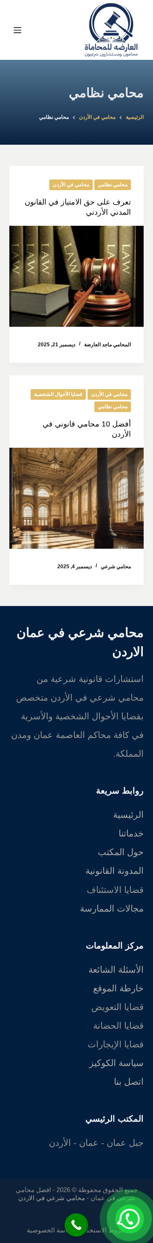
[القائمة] (17, 30)
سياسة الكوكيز (116, 1063)
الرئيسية (128, 814)
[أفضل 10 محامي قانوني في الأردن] (76, 498)
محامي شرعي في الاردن (51, 1197)
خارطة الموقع (118, 988)
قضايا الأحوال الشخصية (58, 394)
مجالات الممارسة (112, 908)
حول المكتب (121, 852)
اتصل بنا (129, 1081)
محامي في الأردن (71, 185)
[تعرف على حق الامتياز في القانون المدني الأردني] (76, 276)
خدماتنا (131, 833)
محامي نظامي (113, 185)
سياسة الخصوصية (51, 1230)
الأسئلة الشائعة (116, 969)
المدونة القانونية (114, 870)
